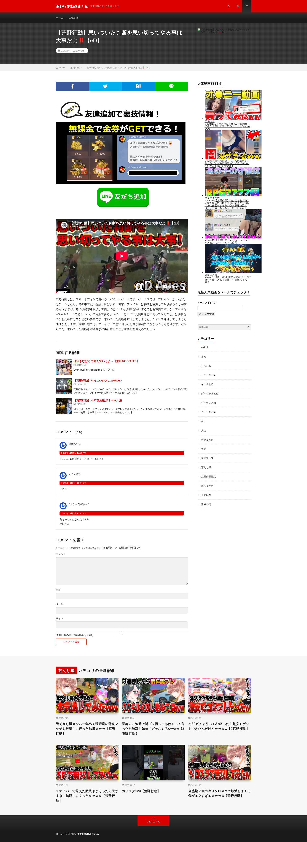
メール (59, 604)
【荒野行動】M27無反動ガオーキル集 (98, 400)
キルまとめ (207, 384)
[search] (248, 327)
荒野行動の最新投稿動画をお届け (75, 635)
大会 (203, 430)
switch (205, 347)
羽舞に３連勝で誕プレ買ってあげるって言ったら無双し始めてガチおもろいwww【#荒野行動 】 (153, 728)
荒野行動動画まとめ (88, 834)
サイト (59, 618)
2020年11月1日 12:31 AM (73, 453)
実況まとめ (207, 439)
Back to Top (153, 821)
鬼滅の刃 (206, 504)
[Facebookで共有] (72, 86)
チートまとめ (208, 411)
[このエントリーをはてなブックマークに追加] (138, 86)
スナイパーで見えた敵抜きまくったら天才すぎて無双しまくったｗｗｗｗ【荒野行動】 (87, 795)
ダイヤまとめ (208, 402)
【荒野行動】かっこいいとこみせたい (98, 380)
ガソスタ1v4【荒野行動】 (141, 791)
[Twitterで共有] (105, 86)
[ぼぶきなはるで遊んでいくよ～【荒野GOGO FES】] (64, 367)
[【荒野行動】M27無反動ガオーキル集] (64, 406)
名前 (58, 589)
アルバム (206, 365)
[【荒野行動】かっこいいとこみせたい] (64, 386)
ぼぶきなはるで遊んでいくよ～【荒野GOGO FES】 (106, 361)
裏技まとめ (207, 485)
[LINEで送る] (171, 86)
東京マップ (207, 458)
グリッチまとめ (210, 393)
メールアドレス (207, 302)
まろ (203, 356)
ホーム (59, 17)
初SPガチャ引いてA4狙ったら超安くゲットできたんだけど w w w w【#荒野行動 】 (219, 726)
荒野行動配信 (208, 476)
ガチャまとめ (208, 374)
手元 (203, 448)
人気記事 (74, 17)
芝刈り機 (80, 51)
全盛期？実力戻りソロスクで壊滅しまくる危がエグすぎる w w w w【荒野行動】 (219, 793)
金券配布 (206, 494)
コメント (61, 554)
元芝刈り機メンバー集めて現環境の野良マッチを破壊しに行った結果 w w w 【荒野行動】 (87, 728)
